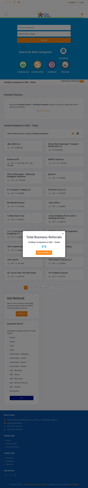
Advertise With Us (44, 252)
